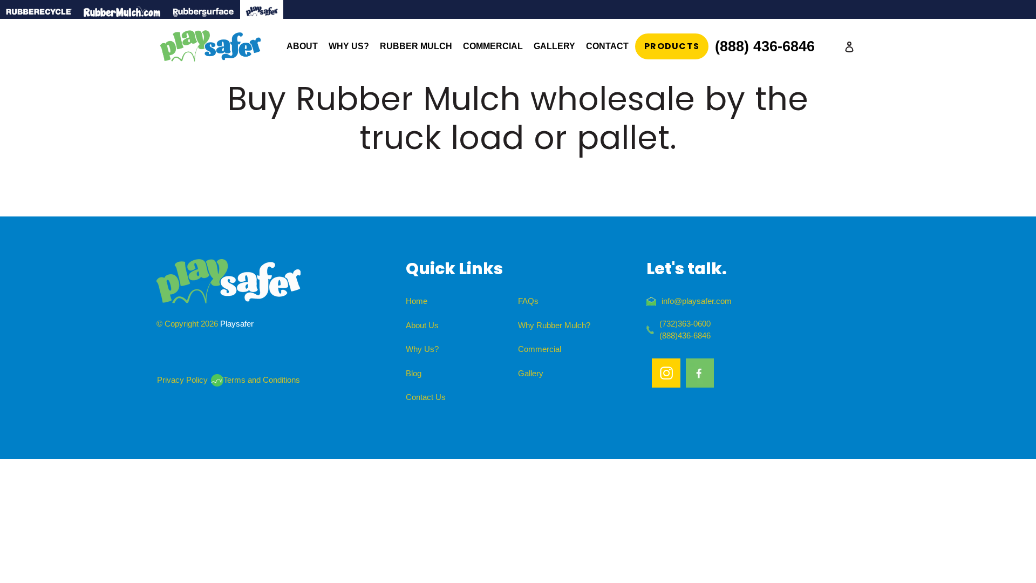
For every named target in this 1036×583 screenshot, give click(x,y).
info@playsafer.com (697, 301)
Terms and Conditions (261, 379)
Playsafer (237, 323)
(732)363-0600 (685, 323)
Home (416, 301)
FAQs (528, 301)
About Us (422, 325)
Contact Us (426, 397)
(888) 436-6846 (765, 46)
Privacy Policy (182, 379)
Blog (413, 373)
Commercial (539, 349)
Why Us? (422, 349)
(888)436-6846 (685, 335)
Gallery (530, 373)
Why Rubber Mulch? (554, 325)
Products (671, 46)
